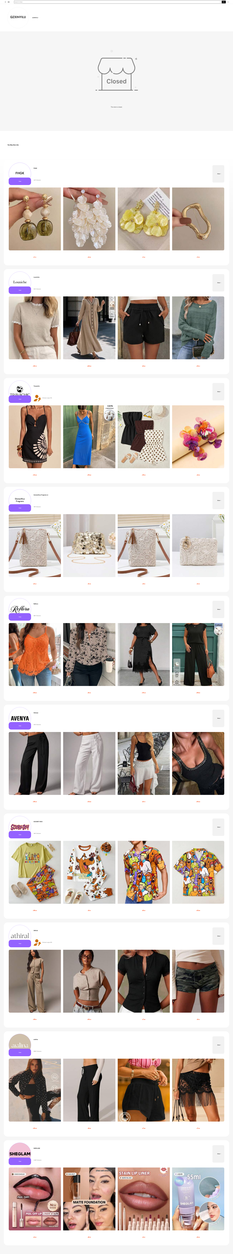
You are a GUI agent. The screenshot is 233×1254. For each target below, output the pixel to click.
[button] (5, 2)
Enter (218, 173)
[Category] (8, 2)
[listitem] (116, 212)
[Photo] (20, 174)
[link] (18, 17)
